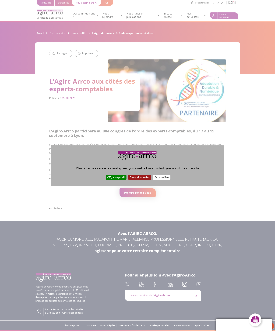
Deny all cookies (140, 177)
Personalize (162, 177)
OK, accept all (116, 177)
